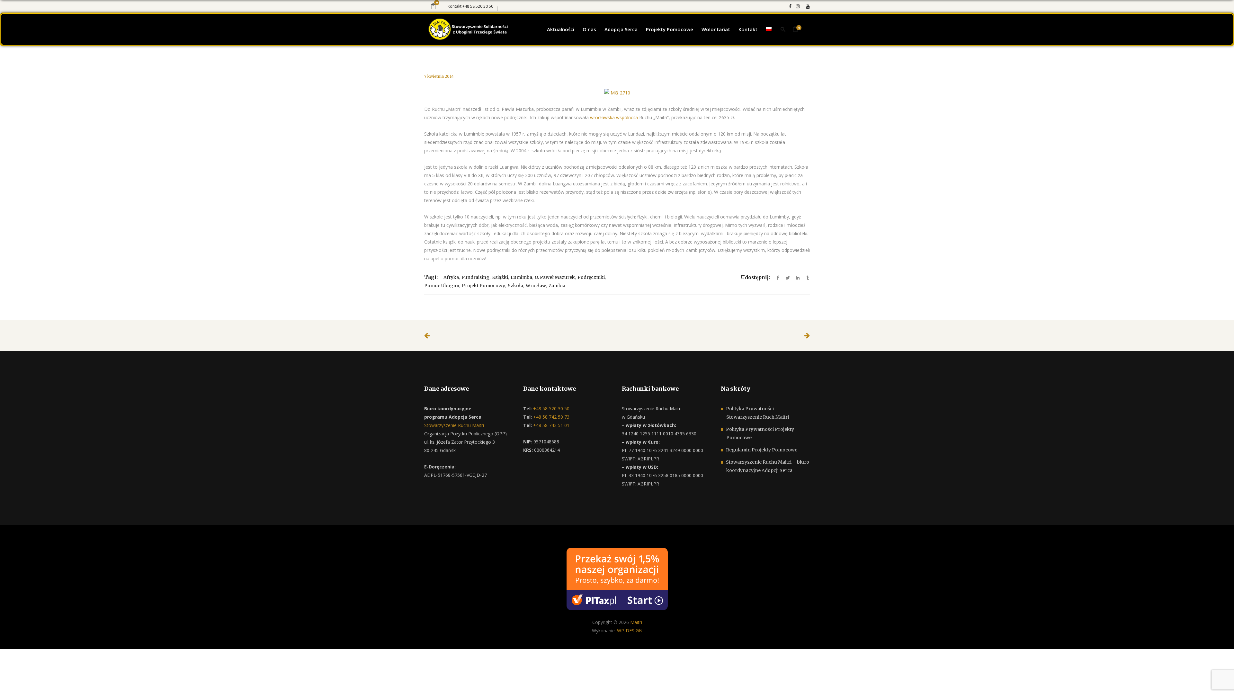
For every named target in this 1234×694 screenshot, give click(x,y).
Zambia (557, 286)
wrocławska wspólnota (614, 117)
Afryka (451, 277)
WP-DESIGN (629, 630)
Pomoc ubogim (441, 286)
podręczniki (591, 277)
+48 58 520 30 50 (477, 6)
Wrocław (536, 286)
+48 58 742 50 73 (550, 417)
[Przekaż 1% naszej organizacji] (617, 578)
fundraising (475, 277)
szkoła (515, 286)
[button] (13, 681)
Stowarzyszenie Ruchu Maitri (454, 425)
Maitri (636, 622)
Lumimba (521, 277)
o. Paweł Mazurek (555, 277)
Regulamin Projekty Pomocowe (761, 450)
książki (500, 277)
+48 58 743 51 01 (550, 425)
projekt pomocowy (483, 286)
